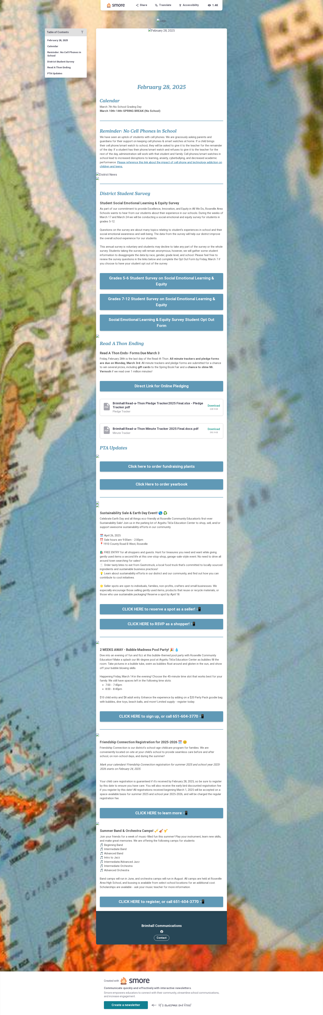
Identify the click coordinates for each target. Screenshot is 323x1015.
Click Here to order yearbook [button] (161, 484)
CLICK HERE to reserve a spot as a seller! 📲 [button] (161, 609)
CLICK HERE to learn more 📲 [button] (161, 813)
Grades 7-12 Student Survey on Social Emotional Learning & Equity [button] (161, 302)
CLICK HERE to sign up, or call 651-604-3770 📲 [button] (161, 716)
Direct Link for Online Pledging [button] (162, 386)
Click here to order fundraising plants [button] (161, 466)
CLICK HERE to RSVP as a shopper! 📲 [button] (161, 624)
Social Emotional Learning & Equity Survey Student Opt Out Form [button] (161, 322)
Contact (162, 937)
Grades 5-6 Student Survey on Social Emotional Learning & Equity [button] (161, 281)
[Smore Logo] (116, 5)
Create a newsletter (126, 1005)
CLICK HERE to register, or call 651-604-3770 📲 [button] (161, 901)
